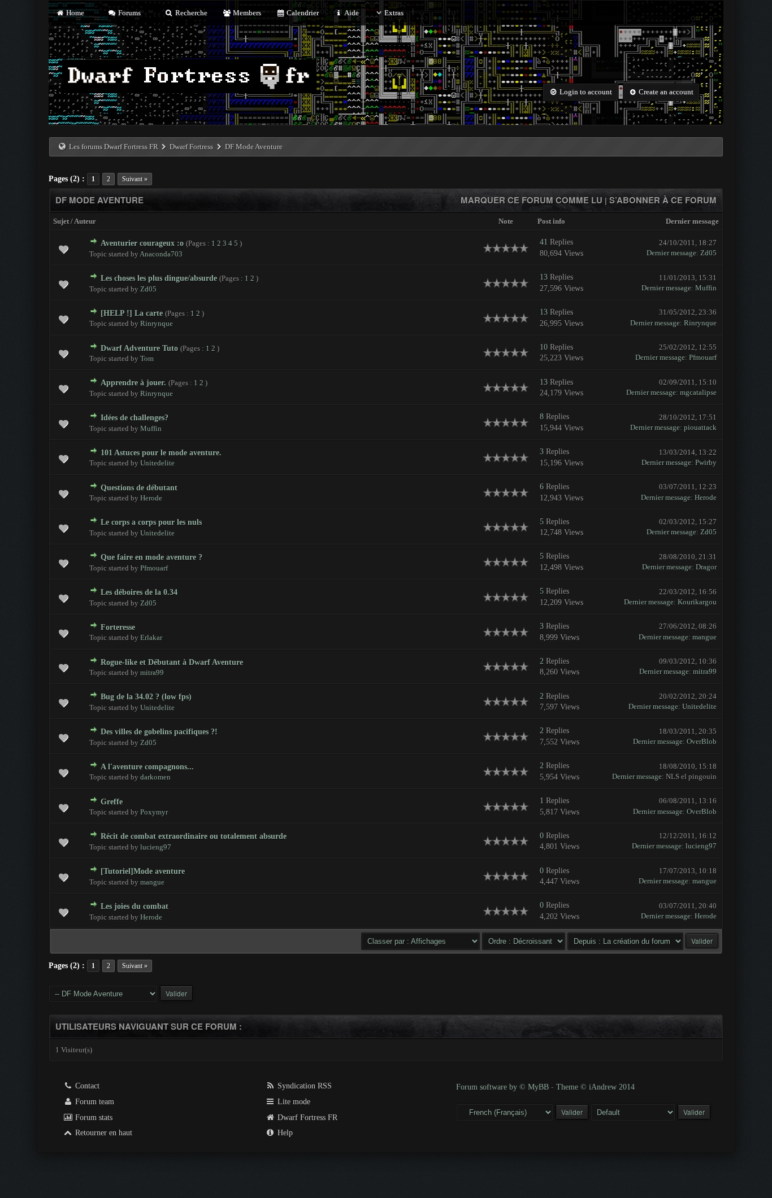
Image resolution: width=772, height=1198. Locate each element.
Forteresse (118, 627)
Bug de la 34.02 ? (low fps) (146, 696)
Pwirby (706, 462)
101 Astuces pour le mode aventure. (161, 452)
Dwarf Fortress (191, 146)
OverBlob (702, 741)
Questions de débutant (139, 487)
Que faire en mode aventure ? (151, 557)
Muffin (706, 288)
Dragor (706, 567)
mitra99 (152, 672)
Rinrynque (156, 323)
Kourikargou (697, 602)
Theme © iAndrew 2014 (595, 1087)
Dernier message (692, 221)
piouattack (700, 427)
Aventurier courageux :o (142, 243)
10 (544, 347)
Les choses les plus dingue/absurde (159, 278)
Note (505, 221)
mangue (704, 637)
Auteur (85, 221)
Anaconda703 (161, 254)
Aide (350, 12)
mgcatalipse (698, 392)
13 (544, 277)
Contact (86, 1086)
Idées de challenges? (134, 417)
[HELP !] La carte (132, 313)
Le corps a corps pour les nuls (151, 522)
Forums (128, 12)
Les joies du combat (134, 906)
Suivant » (135, 179)
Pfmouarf (703, 357)
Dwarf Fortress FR (306, 1117)
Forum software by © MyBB (503, 1087)
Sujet (61, 221)
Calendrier (302, 12)
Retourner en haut (102, 1133)
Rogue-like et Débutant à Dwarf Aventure (172, 662)
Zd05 (708, 253)
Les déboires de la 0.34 (139, 592)
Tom (147, 358)
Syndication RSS (303, 1086)
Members (246, 12)
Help (284, 1133)
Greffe (112, 802)
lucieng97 (155, 847)
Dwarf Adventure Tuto (139, 348)
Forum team (93, 1101)
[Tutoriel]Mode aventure (143, 871)
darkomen (155, 777)
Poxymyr (154, 812)
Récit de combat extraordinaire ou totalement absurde (194, 836)
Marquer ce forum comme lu (531, 200)
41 (544, 242)
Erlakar (151, 637)
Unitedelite (157, 463)
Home (74, 12)
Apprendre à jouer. (133, 382)
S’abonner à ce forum (663, 200)
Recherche (190, 12)
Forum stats (92, 1117)
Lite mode (292, 1101)
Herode (151, 498)
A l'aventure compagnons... (147, 767)
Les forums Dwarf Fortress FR (113, 146)
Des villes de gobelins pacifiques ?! (159, 731)
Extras (394, 12)
